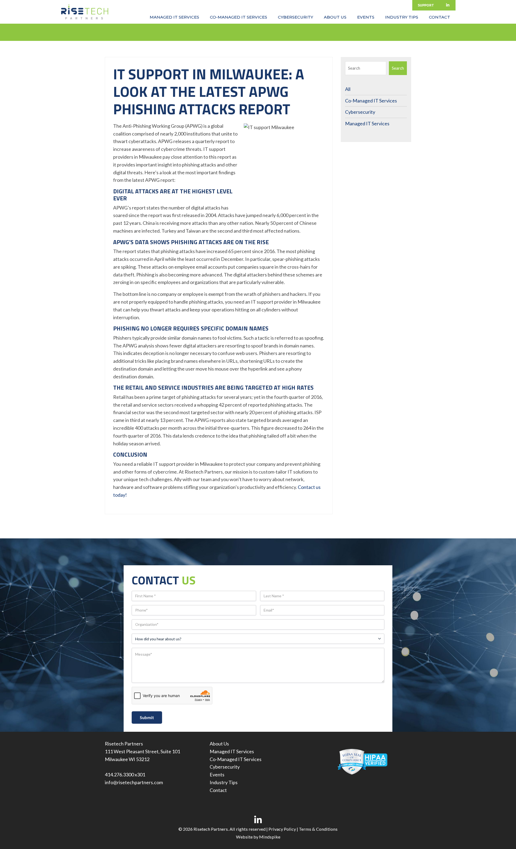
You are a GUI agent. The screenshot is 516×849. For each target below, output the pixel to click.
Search (398, 68)
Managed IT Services (367, 123)
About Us (219, 744)
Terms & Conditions (318, 829)
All (347, 89)
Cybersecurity (360, 112)
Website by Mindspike (258, 836)
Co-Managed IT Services (371, 101)
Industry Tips (224, 782)
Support (426, 5)
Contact (218, 790)
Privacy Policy (282, 829)
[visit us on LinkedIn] (258, 820)
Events (217, 774)
